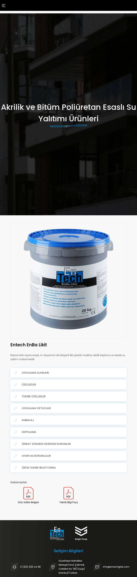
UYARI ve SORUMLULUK (36, 456)
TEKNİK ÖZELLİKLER (34, 396)
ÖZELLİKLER (29, 384)
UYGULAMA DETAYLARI (36, 408)
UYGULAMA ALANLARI (35, 373)
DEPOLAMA (29, 432)
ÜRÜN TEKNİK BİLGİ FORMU (39, 468)
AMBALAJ (28, 420)
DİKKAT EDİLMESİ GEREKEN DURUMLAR (46, 444)
